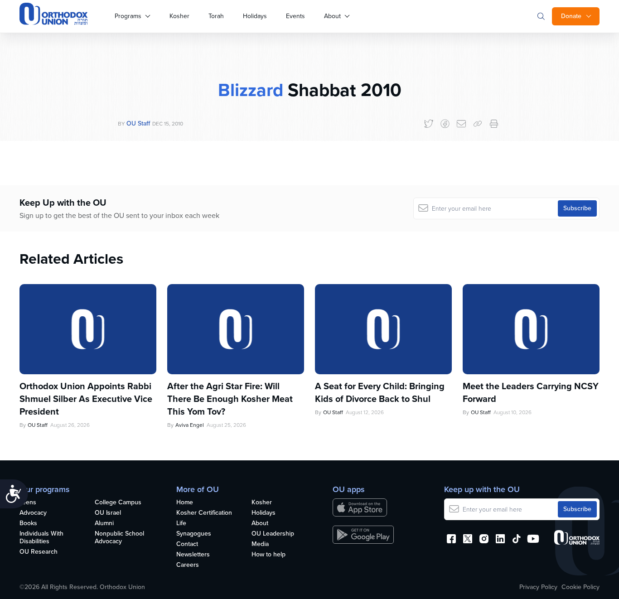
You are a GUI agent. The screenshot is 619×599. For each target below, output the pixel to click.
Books (28, 523)
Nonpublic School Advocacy (119, 538)
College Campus (118, 502)
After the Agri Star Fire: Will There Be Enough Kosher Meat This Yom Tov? (230, 399)
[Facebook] (445, 123)
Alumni (104, 523)
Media (260, 544)
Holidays (255, 16)
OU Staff (138, 123)
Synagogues (193, 534)
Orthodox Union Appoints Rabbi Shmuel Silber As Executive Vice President (85, 399)
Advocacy (33, 513)
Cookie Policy (580, 587)
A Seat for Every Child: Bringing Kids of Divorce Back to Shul (380, 392)
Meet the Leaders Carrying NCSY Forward (531, 392)
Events (295, 16)
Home (184, 502)
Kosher (179, 16)
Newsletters (193, 555)
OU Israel (108, 513)
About (332, 16)
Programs (128, 16)
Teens (27, 502)
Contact (187, 544)
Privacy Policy (538, 587)
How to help (268, 555)
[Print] (494, 123)
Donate (571, 16)
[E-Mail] (461, 123)
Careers (187, 565)
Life (181, 523)
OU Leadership (272, 534)
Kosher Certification (204, 513)
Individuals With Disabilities (41, 538)
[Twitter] (428, 123)
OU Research (38, 552)
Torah (216, 16)
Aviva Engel (189, 425)
